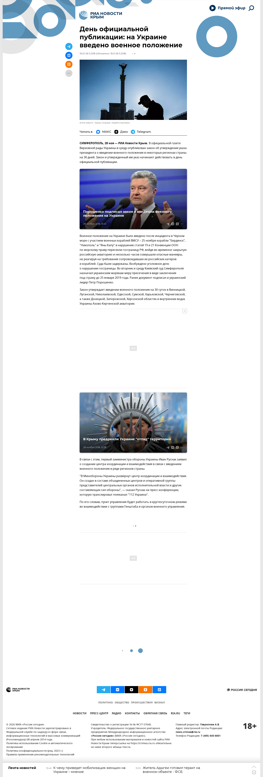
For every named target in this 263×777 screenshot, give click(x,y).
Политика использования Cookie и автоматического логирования (39, 745)
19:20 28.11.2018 (87, 53)
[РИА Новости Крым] (100, 15)
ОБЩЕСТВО (122, 703)
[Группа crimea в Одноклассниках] (145, 689)
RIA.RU (175, 714)
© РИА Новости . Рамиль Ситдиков (95, 122)
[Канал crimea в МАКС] (159, 689)
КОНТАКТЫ (132, 714)
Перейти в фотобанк (121, 122)
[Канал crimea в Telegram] (103, 689)
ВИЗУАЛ (159, 703)
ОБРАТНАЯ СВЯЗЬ (155, 714)
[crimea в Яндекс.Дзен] (131, 689)
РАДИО (116, 714)
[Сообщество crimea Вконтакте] (117, 689)
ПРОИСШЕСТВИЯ (142, 703)
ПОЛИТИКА (105, 703)
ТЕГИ (187, 714)
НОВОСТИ (79, 714)
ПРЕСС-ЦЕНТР (99, 714)
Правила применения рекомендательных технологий (40, 755)
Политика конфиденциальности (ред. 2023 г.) (34, 751)
